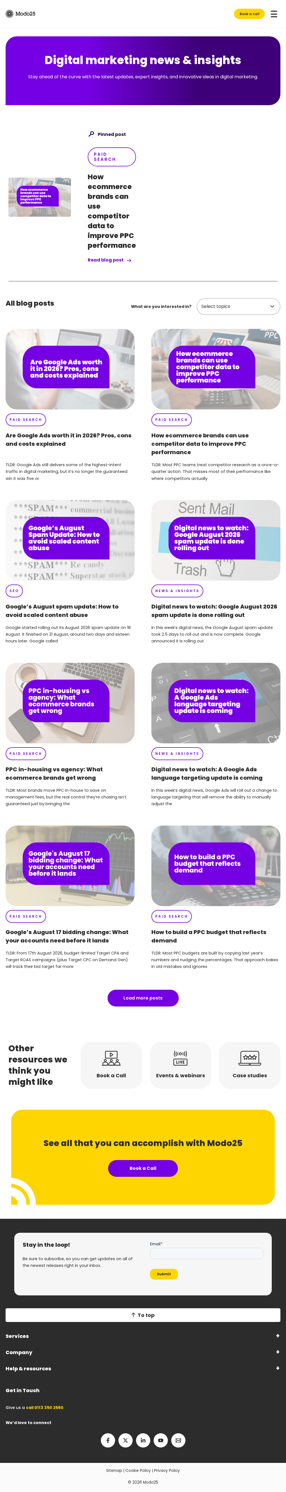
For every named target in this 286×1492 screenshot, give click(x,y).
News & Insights (177, 590)
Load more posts (143, 998)
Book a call (249, 13)
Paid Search (105, 156)
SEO (14, 590)
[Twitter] (125, 1440)
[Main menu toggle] (274, 14)
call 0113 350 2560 (44, 1407)
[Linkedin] (143, 1440)
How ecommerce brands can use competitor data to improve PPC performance (200, 444)
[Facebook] (108, 1440)
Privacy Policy (167, 1470)
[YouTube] (161, 1440)
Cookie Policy (138, 1470)
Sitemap (114, 1470)
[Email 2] (178, 1440)
